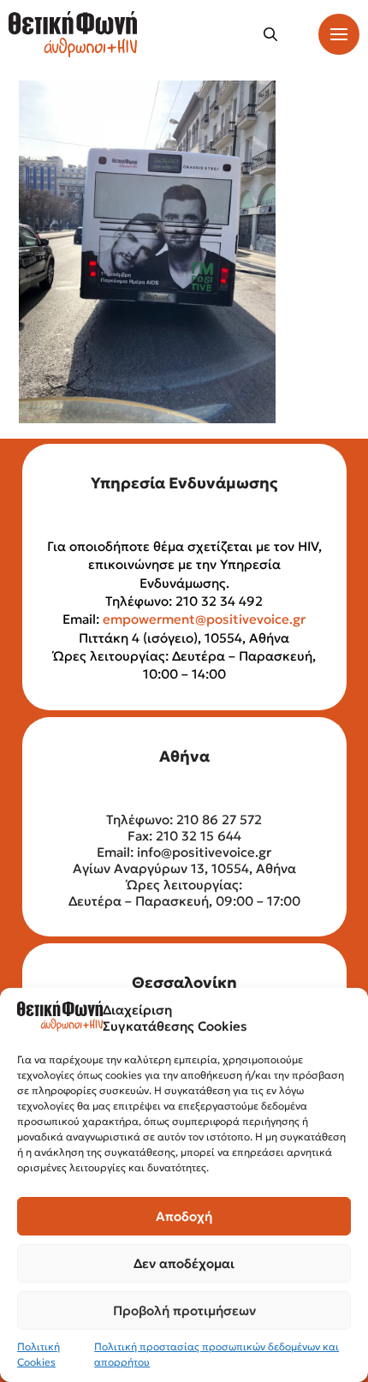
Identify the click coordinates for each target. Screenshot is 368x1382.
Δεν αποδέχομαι (184, 1263)
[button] (270, 34)
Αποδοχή (184, 1216)
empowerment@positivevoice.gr (204, 619)
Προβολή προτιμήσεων (184, 1310)
